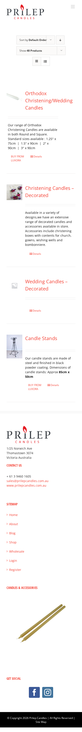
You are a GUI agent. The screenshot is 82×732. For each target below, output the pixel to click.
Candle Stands (41, 338)
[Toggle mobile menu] (73, 6)
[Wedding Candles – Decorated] (14, 285)
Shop (13, 542)
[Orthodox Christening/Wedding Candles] (14, 97)
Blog (12, 533)
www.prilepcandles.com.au (26, 485)
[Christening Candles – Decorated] (14, 192)
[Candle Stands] (14, 346)
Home (13, 515)
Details (37, 156)
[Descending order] (60, 39)
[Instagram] (47, 692)
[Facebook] (34, 692)
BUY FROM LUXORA (17, 158)
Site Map (41, 722)
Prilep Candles (38, 718)
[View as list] (45, 61)
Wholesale (16, 551)
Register (15, 570)
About (13, 524)
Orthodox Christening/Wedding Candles (49, 100)
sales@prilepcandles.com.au (28, 481)
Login (13, 560)
